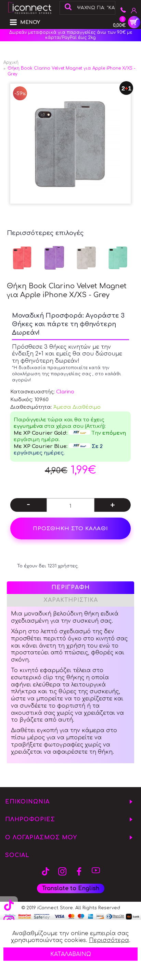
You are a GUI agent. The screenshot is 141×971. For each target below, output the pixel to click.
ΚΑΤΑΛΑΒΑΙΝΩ (70, 954)
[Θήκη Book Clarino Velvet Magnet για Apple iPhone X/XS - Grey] (70, 144)
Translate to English (70, 888)
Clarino (65, 392)
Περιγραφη (70, 587)
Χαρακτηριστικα (70, 600)
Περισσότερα (109, 940)
